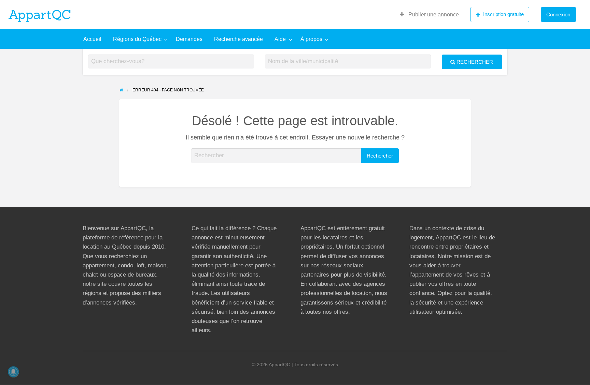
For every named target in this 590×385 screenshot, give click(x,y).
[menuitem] (429, 14)
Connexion (558, 14)
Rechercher (474, 62)
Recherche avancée (238, 39)
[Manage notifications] (13, 371)
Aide (280, 39)
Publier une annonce (433, 14)
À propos (311, 39)
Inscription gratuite (503, 14)
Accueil (92, 39)
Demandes (189, 39)
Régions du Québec (137, 39)
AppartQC (39, 14)
